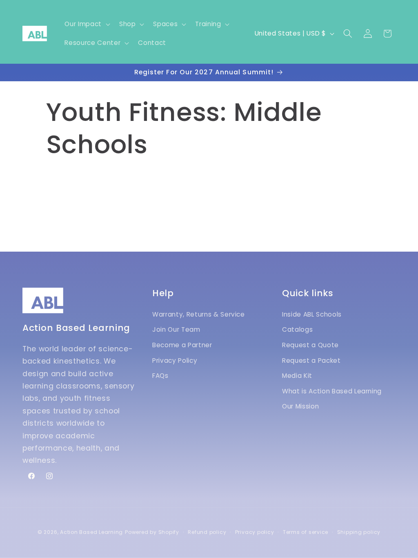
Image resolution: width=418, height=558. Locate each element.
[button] (86, 24)
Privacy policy (254, 532)
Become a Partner (182, 345)
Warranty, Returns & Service (198, 314)
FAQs (160, 375)
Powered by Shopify (152, 532)
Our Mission (300, 406)
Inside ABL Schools (312, 314)
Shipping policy (359, 532)
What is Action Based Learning (332, 391)
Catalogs (297, 329)
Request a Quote (310, 345)
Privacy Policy (174, 360)
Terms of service (305, 532)
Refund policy (207, 532)
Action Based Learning (91, 532)
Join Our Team (176, 329)
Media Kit (297, 375)
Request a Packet (311, 360)
